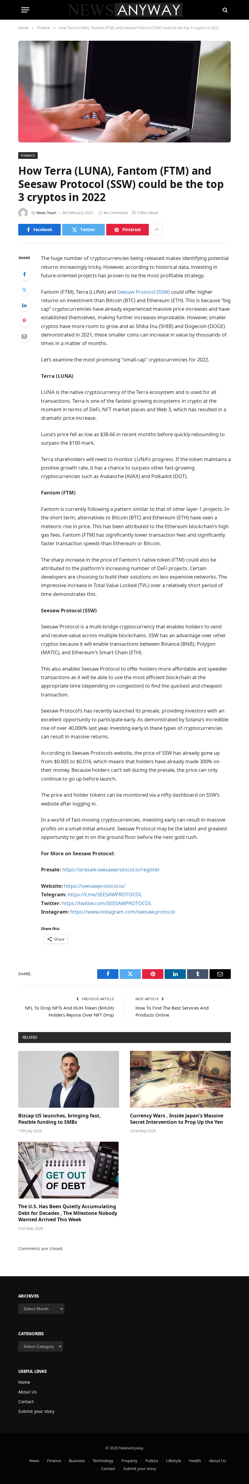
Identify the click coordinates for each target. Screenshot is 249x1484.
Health (195, 1460)
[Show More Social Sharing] (156, 229)
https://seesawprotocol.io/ (94, 885)
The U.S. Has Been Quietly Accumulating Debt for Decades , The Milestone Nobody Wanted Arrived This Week (67, 1213)
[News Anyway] (125, 10)
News (34, 1460)
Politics (151, 1460)
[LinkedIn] (24, 305)
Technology (103, 1460)
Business (77, 1460)
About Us (27, 1392)
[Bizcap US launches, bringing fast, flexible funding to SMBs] (68, 1079)
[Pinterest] (24, 321)
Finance (28, 155)
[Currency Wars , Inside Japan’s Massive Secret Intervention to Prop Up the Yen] (180, 1079)
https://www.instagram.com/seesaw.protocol (122, 911)
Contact (26, 1401)
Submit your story (36, 1411)
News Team (46, 212)
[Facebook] (24, 274)
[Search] (224, 10)
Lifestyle (173, 1460)
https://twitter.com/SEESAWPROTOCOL (107, 903)
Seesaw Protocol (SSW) (143, 291)
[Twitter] (24, 290)
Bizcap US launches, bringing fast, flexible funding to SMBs (59, 1119)
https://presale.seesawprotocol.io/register (111, 869)
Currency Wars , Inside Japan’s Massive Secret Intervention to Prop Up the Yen (176, 1119)
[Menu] (25, 10)
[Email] (24, 336)
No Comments (116, 212)
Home (24, 1382)
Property (129, 1460)
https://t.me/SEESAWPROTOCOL (105, 894)
